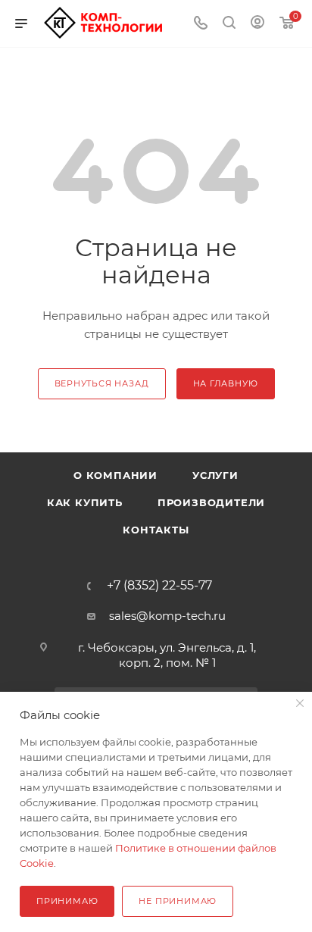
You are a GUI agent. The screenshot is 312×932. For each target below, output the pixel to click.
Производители (211, 502)
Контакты (156, 530)
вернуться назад (102, 383)
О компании (115, 475)
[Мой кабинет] (257, 24)
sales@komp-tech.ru (167, 615)
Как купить (85, 502)
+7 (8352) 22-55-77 (159, 586)
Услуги (215, 475)
